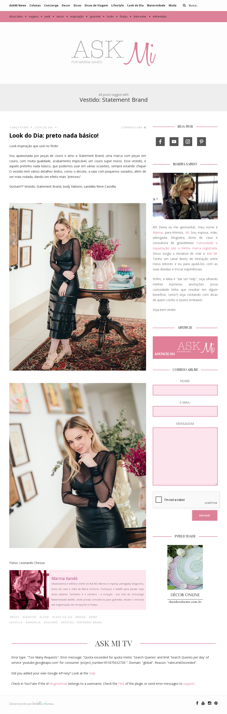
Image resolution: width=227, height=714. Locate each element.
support (188, 683)
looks (108, 16)
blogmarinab (58, 683)
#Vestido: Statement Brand (81, 622)
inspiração (75, 16)
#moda (80, 617)
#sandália (33, 622)
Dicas (77, 5)
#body (14, 617)
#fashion (29, 617)
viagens (31, 16)
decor (58, 16)
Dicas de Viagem (96, 5)
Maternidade (156, 5)
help (92, 673)
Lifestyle (117, 5)
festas (121, 16)
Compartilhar (132, 127)
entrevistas (157, 16)
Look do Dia (135, 5)
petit (45, 16)
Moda (172, 5)
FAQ (121, 683)
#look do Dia (62, 617)
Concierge (51, 5)
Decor (66, 5)
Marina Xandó (64, 578)
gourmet (93, 16)
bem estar (138, 16)
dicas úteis (16, 16)
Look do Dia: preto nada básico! (54, 135)
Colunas (35, 5)
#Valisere (51, 622)
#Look (44, 617)
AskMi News (17, 5)
